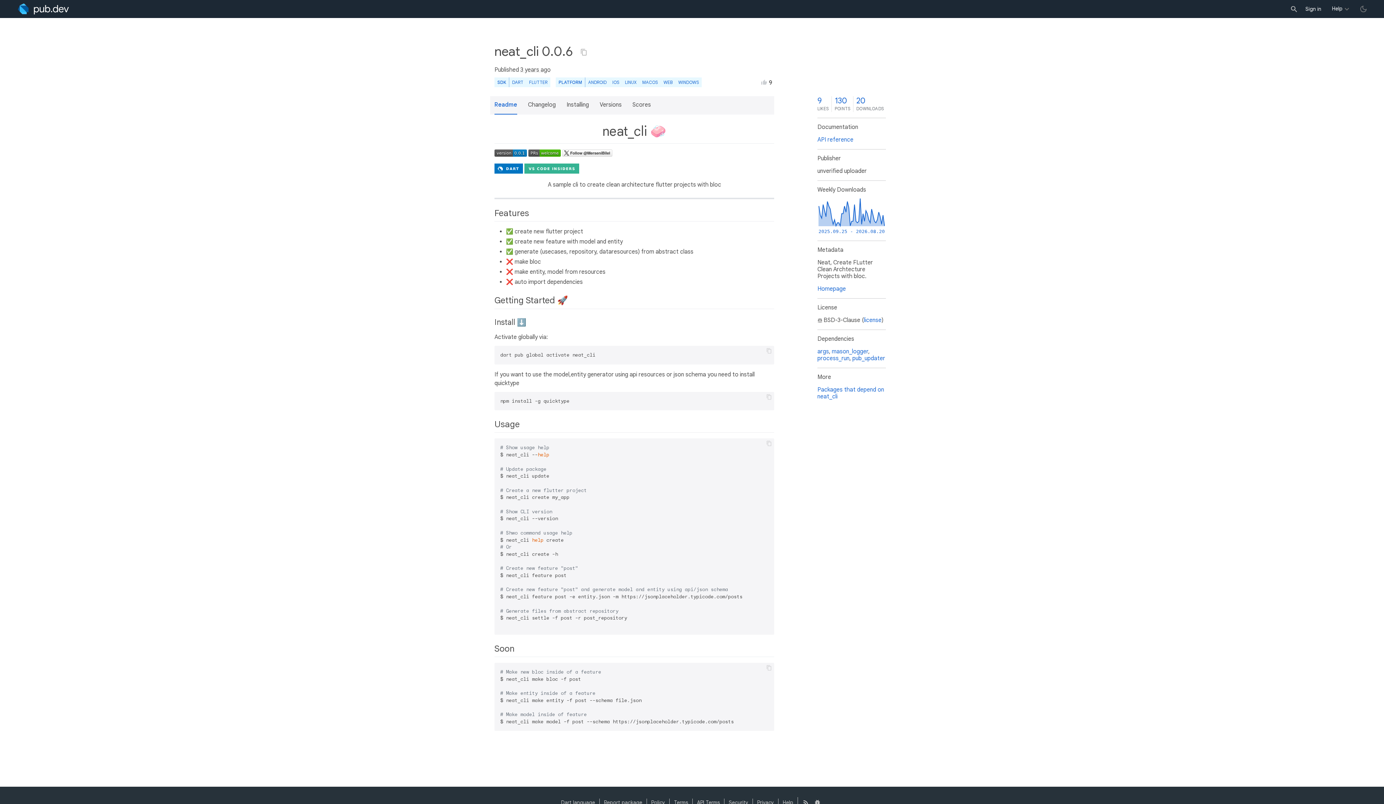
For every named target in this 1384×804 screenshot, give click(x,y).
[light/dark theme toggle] (1363, 9)
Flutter (538, 82)
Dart (517, 82)
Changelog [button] (542, 104)
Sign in (1313, 9)
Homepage (831, 288)
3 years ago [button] (535, 69)
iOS (615, 82)
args (823, 351)
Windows (688, 82)
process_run (833, 358)
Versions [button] (611, 104)
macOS (650, 82)
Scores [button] (642, 104)
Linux (630, 82)
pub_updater (868, 358)
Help (1337, 8)
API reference (835, 139)
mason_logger (850, 351)
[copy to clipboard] (769, 350)
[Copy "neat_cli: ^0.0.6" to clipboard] (583, 52)
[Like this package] (764, 82)
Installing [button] (578, 104)
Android (597, 82)
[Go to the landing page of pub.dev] (43, 9)
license (873, 320)
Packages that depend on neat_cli (850, 393)
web (668, 82)
